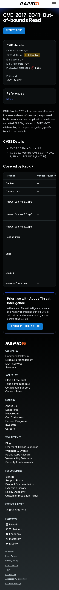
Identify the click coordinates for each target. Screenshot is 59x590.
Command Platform (17, 356)
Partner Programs (16, 421)
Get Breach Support (17, 387)
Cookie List (10, 574)
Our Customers (14, 417)
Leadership (11, 409)
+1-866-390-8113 (15, 510)
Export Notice (11, 565)
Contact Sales (13, 391)
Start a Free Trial (15, 380)
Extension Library (15, 488)
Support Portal (14, 480)
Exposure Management (19, 359)
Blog (8, 443)
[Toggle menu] (54, 4)
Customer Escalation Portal (21, 495)
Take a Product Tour (17, 383)
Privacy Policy (11, 561)
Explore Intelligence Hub (25, 326)
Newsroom (12, 413)
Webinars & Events (16, 450)
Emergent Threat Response (21, 447)
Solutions (11, 367)
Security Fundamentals (19, 462)
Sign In (9, 476)
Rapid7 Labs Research (18, 454)
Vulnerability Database (18, 458)
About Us (11, 405)
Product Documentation (19, 484)
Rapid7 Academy (15, 491)
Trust (7, 570)
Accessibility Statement (16, 579)
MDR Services (13, 363)
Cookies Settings (13, 583)
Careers (10, 428)
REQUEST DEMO (14, 30)
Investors (11, 424)
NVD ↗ (10, 99)
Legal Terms (11, 556)
